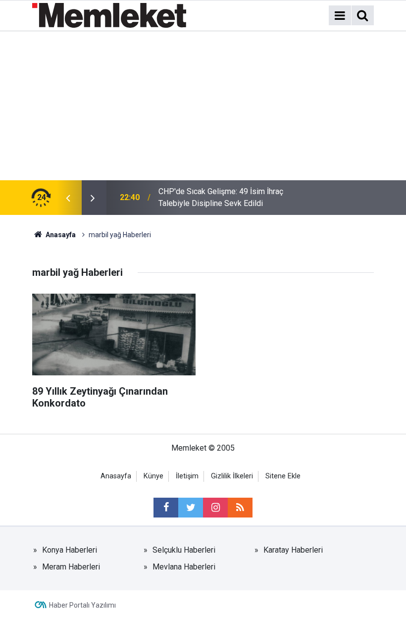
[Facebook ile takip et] (165, 507)
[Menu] (340, 15)
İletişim (187, 476)
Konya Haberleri (69, 550)
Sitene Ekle (283, 476)
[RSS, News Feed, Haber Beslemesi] (240, 507)
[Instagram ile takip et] (215, 507)
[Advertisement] (203, 106)
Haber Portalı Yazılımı (82, 605)
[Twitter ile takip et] (190, 507)
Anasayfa (116, 476)
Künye (153, 476)
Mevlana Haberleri (183, 566)
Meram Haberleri (71, 566)
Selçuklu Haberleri (183, 550)
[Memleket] (109, 14)
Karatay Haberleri (293, 550)
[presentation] (67, 198)
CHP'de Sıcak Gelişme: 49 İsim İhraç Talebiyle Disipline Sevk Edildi (220, 197)
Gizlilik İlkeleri (232, 476)
